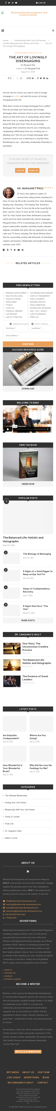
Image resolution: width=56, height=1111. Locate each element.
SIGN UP (33, 170)
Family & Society (12, 816)
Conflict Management (40, 296)
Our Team (44, 1072)
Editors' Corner (11, 838)
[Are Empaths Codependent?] (15, 724)
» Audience (7, 976)
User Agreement (26, 1091)
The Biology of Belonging (37, 554)
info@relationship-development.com (21, 901)
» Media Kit (7, 970)
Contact (42, 1083)
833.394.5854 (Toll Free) (15, 914)
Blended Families (37, 302)
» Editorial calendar (12, 979)
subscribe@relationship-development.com (23, 904)
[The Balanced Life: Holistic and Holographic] (28, 517)
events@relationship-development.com (22, 908)
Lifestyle (10, 308)
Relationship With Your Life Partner (30, 40)
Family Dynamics (37, 299)
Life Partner (11, 314)
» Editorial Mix (9, 973)
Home (5, 40)
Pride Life (34, 317)
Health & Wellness (14, 296)
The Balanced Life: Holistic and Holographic (23, 539)
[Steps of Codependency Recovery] (11, 593)
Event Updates (41, 324)
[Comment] (21, 78)
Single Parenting (37, 305)
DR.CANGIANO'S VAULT (21, 1083)
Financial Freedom (14, 311)
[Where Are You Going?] (41, 724)
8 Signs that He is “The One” (35, 607)
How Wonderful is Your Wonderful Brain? (12, 768)
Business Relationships (40, 308)
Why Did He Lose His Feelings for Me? (41, 767)
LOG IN (20, 170)
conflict (17, 96)
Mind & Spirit (11, 302)
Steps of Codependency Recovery (36, 590)
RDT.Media (13, 1072)
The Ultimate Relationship (16, 795)
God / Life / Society (38, 311)
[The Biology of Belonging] (11, 558)
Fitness (9, 305)
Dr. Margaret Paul (28, 65)
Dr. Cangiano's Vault (28, 634)
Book (46, 1077)
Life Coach (13, 1077)
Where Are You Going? (38, 737)
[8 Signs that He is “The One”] (11, 610)
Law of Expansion (38, 314)
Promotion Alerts (21, 324)
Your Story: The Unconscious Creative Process (35, 646)
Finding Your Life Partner (15, 802)
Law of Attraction (14, 317)
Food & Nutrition (13, 299)
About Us (28, 1072)
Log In (42, 3)
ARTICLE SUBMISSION (28, 1051)
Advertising (31, 1077)
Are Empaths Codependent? (11, 737)
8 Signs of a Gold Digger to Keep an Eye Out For (38, 573)
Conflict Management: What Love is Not (21, 43)
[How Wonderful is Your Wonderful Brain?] (15, 754)
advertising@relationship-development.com (24, 911)
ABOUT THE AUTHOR (43, 188)
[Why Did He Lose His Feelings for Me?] (41, 754)
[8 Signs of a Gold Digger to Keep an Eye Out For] (11, 575)
